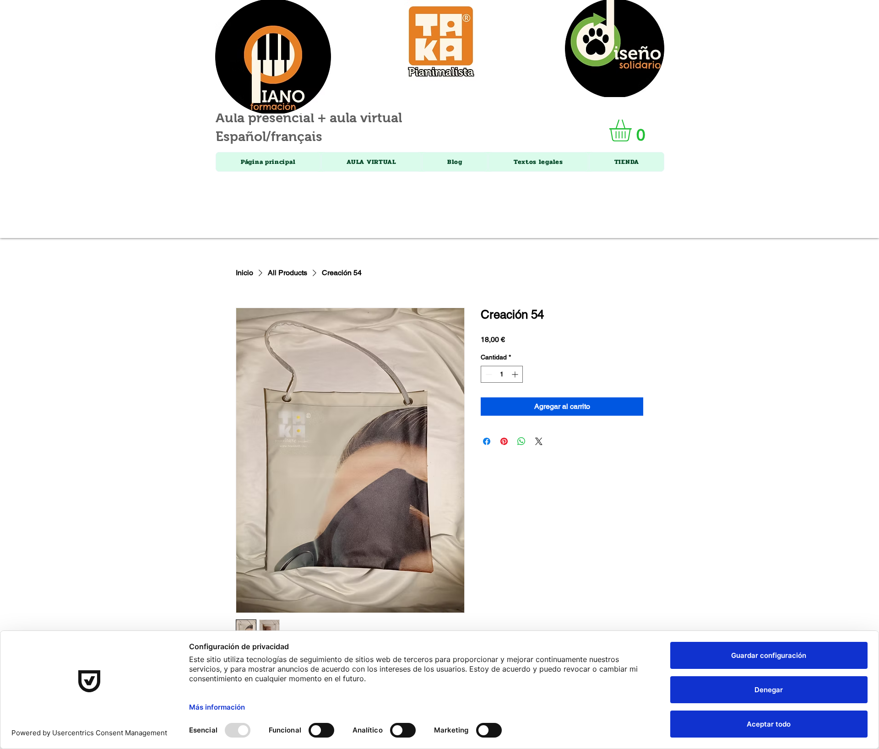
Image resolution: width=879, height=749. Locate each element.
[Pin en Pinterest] (504, 441)
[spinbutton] (502, 374)
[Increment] (515, 374)
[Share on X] (538, 441)
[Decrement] (488, 374)
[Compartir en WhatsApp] (521, 441)
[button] (633, 130)
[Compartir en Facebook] (486, 441)
